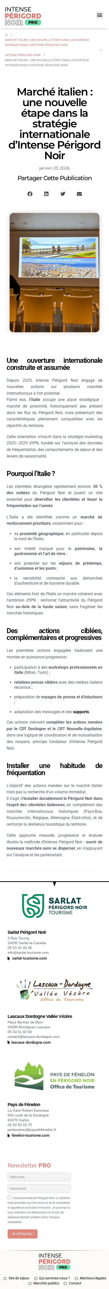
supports (81, 711)
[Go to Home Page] (6, 34)
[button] (100, 15)
